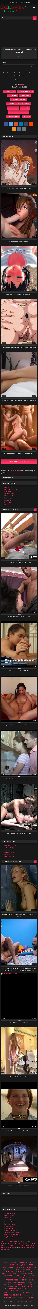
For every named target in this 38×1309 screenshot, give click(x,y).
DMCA (12, 1265)
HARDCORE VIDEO (11, 1280)
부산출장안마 (8, 854)
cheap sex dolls (9, 502)
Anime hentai (22, 1247)
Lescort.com (8, 498)
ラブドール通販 (9, 848)
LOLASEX (7, 491)
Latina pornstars (9, 856)
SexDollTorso (8, 487)
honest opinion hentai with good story (19, 103)
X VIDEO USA (20, 1245)
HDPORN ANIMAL (27, 1280)
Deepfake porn (12, 1247)
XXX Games (8, 1220)
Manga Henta (13, 1301)
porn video (26, 108)
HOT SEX (8, 1282)
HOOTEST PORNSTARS (13, 1288)
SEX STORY (30, 1297)
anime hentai (13, 95)
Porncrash (30, 1247)
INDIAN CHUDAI (19, 1282)
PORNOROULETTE (10, 489)
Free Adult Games (10, 1222)
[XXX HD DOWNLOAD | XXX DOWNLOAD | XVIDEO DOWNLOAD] (15, 10)
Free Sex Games (9, 1224)
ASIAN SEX (20, 1271)
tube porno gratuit (15, 470)
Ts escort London (9, 1213)
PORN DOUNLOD (11, 1286)
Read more (18, 80)
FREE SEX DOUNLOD (22, 1278)
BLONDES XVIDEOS (27, 1273)
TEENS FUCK (25, 1290)
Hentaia (30, 1301)
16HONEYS (20, 1267)
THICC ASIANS (10, 1245)
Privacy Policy (21, 1265)
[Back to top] (32, 1303)
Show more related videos (19, 461)
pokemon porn (14, 108)
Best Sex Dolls (9, 1215)
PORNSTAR (15, 1269)
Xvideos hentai (10, 91)
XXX (20, 1297)
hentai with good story (19, 99)
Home (6, 1263)
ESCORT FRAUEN (10, 1230)
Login (21, 2)
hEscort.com (8, 500)
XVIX (2, 1245)
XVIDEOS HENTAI (10, 1297)
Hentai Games (8, 1226)
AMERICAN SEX (27, 1269)
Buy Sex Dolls (8, 1237)
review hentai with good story (19, 112)
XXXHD (21, 84)
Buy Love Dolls (9, 852)
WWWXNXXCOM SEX (11, 1293)
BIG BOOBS (13, 1273)
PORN (30, 1284)
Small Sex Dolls (9, 493)
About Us (14, 1263)
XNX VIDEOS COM (28, 1293)
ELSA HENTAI (20, 1275)
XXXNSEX (23, 1263)
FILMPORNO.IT (31, 1245)
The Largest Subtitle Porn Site (13, 1232)
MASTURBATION (19, 1284)
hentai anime (25, 95)
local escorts (5, 1250)
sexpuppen (7, 850)
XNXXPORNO (29, 1295)
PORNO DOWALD (26, 1286)
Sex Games (8, 1217)
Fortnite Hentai (22, 1301)
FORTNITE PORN (10, 845)
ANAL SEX (9, 1271)
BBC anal (4, 1247)
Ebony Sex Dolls (9, 496)
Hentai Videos (8, 1228)
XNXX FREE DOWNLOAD (12, 1295)
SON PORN (31, 1243)
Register (27, 2)
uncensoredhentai (14, 116)
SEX (25, 1288)
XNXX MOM (22, 1243)
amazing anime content (26, 91)
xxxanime (27, 116)
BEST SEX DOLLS (10, 504)
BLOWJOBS (8, 1275)
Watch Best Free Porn (11, 1235)
